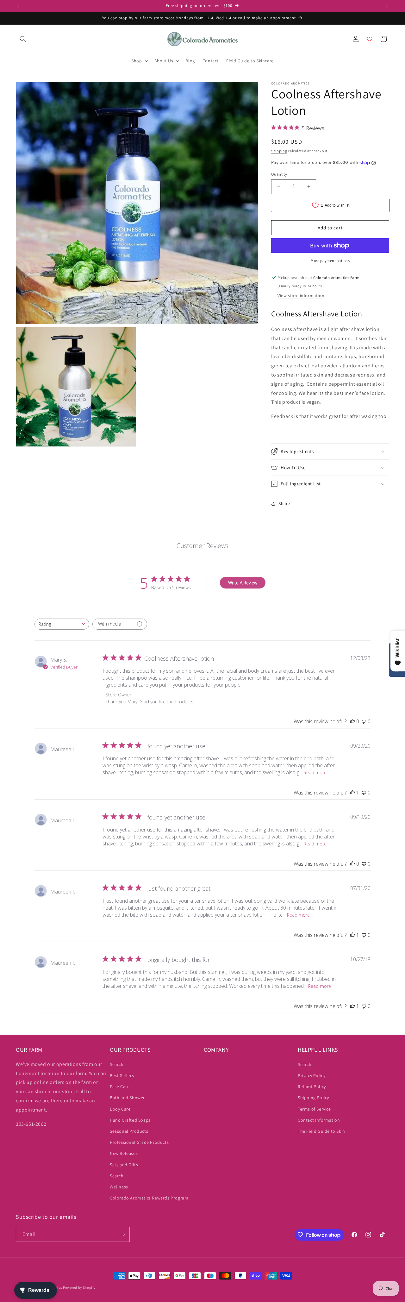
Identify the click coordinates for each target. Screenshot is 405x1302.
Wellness (119, 1186)
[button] (23, 39)
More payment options (330, 260)
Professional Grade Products (139, 1142)
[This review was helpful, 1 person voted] (352, 792)
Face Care (119, 1086)
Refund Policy (312, 1086)
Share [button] (284, 503)
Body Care (120, 1109)
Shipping (279, 150)
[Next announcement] (387, 6)
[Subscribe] (122, 1234)
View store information (300, 295)
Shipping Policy (313, 1097)
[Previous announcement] (18, 6)
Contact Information (319, 1120)
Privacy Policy (311, 1075)
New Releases (124, 1153)
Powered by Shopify (79, 1287)
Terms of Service (314, 1109)
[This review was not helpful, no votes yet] (364, 721)
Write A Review (242, 583)
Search (117, 1064)
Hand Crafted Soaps (130, 1120)
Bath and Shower (127, 1097)
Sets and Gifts (124, 1164)
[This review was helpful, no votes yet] (352, 721)
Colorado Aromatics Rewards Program (149, 1197)
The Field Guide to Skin (321, 1131)
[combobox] (61, 624)
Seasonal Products (129, 1131)
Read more (315, 772)
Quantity (279, 174)
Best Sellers (122, 1075)
